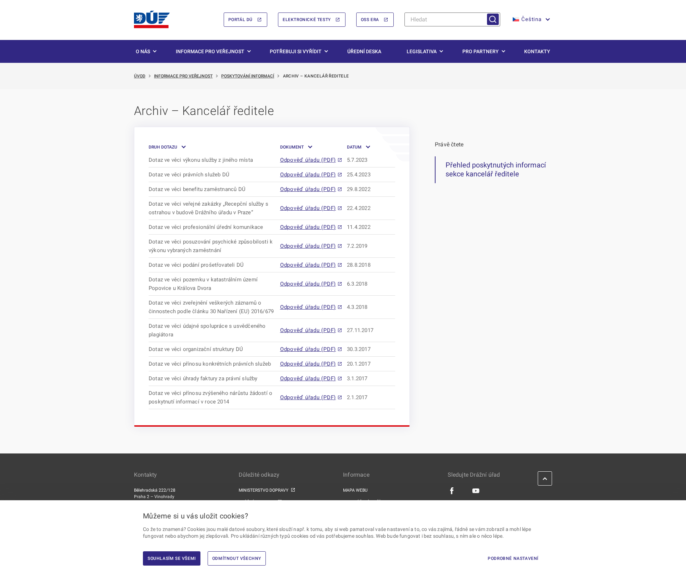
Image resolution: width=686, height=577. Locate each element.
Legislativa (422, 51)
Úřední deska (364, 51)
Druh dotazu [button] (163, 147)
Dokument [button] (292, 147)
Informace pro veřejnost (210, 51)
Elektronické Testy (307, 19)
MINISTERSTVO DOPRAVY (263, 490)
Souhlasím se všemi (172, 558)
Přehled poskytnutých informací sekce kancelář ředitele (496, 170)
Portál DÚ (240, 19)
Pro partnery (480, 51)
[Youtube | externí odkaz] (476, 490)
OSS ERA (370, 19)
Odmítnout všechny (236, 558)
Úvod (139, 76)
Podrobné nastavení (513, 558)
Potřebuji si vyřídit (296, 51)
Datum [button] (354, 147)
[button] (530, 19)
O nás (143, 51)
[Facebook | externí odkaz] (452, 490)
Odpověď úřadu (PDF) (308, 160)
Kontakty (537, 51)
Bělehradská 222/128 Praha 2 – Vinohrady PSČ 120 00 (154, 497)
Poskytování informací (247, 76)
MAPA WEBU (355, 490)
